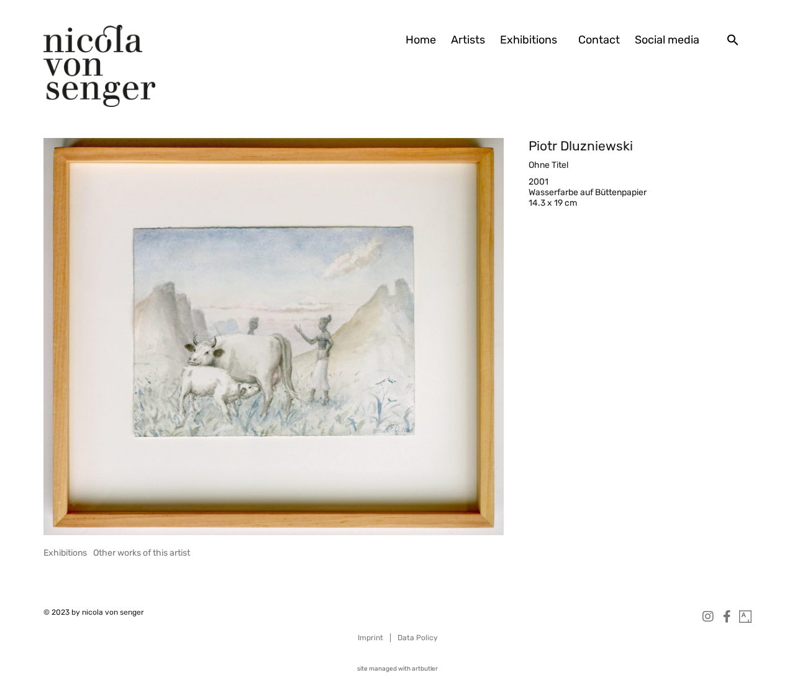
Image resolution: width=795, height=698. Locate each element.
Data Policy (418, 637)
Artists (468, 40)
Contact (599, 40)
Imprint (370, 637)
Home (421, 40)
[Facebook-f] (726, 616)
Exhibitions (528, 40)
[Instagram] (708, 616)
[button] (733, 40)
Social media (667, 40)
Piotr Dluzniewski (581, 146)
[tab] (65, 553)
